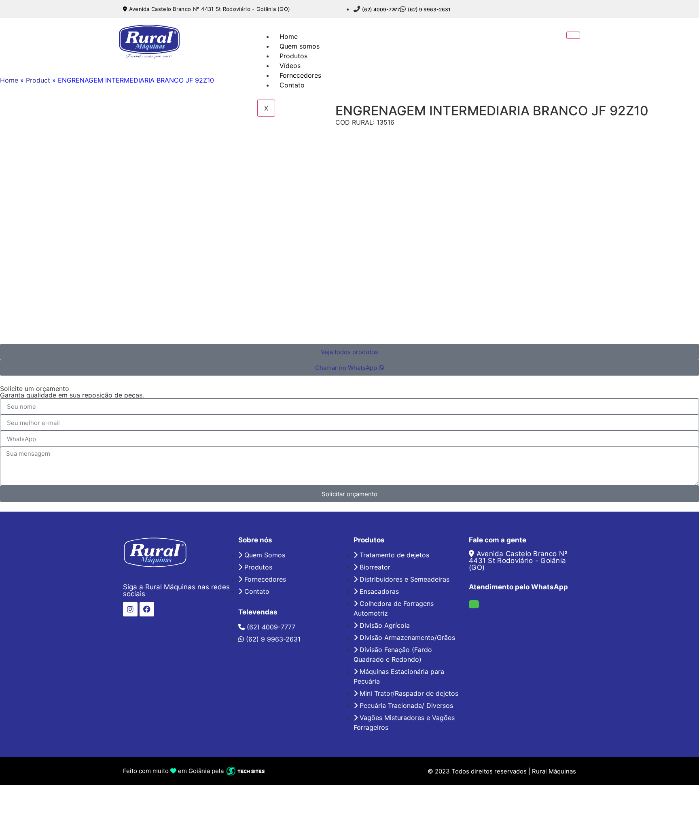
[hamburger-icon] (573, 35)
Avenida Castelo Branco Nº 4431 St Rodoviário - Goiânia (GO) (208, 9)
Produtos (293, 56)
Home (289, 36)
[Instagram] (130, 609)
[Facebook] (147, 609)
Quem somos (300, 46)
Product (38, 80)
